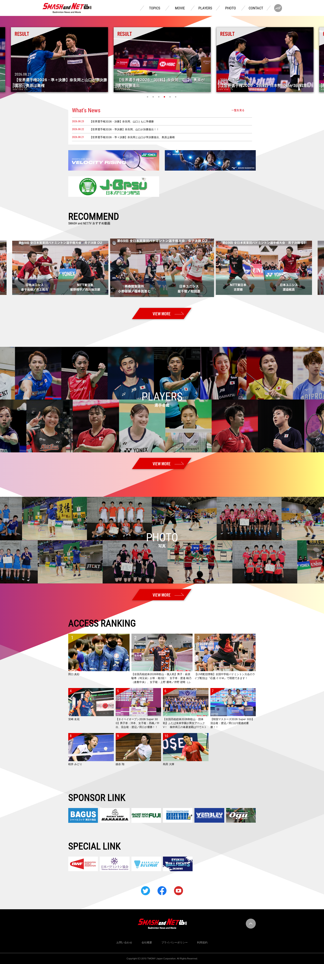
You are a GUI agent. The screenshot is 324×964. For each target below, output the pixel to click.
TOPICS (154, 8)
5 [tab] (170, 97)
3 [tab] (159, 97)
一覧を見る (237, 110)
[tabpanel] (162, 59)
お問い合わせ (124, 942)
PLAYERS (205, 8)
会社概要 (147, 942)
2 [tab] (153, 97)
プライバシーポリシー (174, 942)
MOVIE (180, 8)
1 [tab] (148, 97)
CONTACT (256, 8)
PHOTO (230, 8)
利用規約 (202, 942)
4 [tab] (165, 97)
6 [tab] (176, 97)
